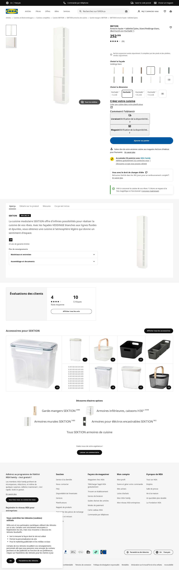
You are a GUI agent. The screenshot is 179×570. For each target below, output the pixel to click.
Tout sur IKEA (151, 479)
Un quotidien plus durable (156, 498)
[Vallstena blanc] (114, 70)
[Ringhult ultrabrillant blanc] (151, 80)
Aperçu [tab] (12, 206)
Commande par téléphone (98, 514)
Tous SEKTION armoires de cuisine (89, 432)
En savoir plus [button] (117, 178)
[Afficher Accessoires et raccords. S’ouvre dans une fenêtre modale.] (76, 377)
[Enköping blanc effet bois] (132, 70)
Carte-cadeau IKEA (95, 510)
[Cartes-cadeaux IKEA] (88, 552)
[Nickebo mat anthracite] (132, 80)
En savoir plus (129, 152)
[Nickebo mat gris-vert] (141, 80)
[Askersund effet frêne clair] (123, 70)
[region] (61, 65)
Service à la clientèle (64, 479)
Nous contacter (62, 484)
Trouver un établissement (98, 491)
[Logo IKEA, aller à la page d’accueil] (12, 11)
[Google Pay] (81, 552)
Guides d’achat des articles (98, 501)
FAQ (57, 489)
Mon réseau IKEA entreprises (128, 502)
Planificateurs (61, 502)
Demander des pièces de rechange (69, 512)
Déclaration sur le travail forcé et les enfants (146, 565)
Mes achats (121, 489)
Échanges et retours (64, 516)
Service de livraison (95, 496)
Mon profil (121, 479)
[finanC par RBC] (103, 552)
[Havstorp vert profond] (123, 80)
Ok (10, 561)
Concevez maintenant (150, 191)
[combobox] (100, 11)
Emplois (149, 484)
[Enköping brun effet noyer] (141, 70)
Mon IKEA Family (123, 498)
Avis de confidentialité (65, 565)
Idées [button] (57, 11)
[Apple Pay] (73, 552)
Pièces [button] (38, 11)
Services (59, 498)
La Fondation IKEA (153, 502)
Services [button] (66, 11)
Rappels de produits (64, 507)
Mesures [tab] (47, 206)
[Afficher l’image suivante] (97, 65)
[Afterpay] (96, 552)
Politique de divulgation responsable (106, 565)
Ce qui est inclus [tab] (62, 206)
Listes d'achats (123, 493)
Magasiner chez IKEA (96, 479)
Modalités (125, 565)
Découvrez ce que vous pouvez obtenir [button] (131, 164)
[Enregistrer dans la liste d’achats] (170, 27)
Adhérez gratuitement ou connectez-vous (132, 160)
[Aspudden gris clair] (160, 70)
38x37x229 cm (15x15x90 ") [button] (122, 31)
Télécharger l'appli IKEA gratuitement (97, 485)
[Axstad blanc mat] (160, 80)
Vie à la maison (152, 493)
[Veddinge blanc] (151, 70)
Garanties (60, 521)
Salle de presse (152, 489)
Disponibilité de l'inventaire (66, 493)
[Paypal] (66, 552)
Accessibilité (168, 565)
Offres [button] (47, 11)
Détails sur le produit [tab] (29, 206)
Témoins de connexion (83, 565)
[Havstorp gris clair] (114, 80)
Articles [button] (28, 11)
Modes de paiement (96, 505)
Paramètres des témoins (28, 561)
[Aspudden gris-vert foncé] (169, 70)
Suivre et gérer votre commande (130, 484)
